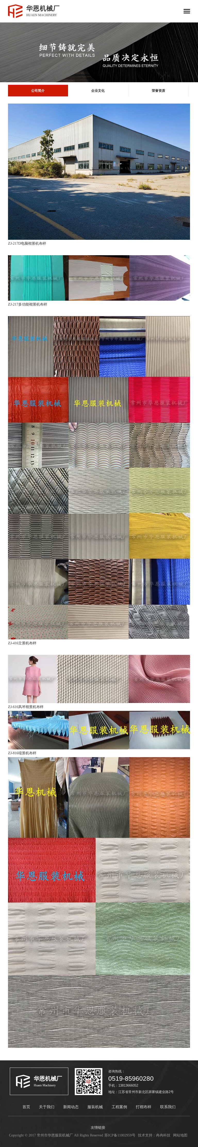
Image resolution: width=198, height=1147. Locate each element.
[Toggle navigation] (187, 11)
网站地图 (180, 1135)
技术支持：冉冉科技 (154, 1135)
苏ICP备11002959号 (119, 1135)
